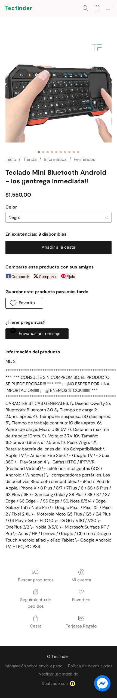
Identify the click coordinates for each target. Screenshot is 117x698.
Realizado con (55, 683)
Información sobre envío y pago (34, 666)
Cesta (36, 626)
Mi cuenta (81, 580)
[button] (18, 8)
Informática (55, 159)
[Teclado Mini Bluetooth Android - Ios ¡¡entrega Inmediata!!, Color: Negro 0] (58, 93)
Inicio (10, 159)
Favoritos (81, 600)
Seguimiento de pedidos (35, 603)
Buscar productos (36, 580)
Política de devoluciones (90, 666)
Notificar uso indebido (58, 674)
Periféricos (84, 159)
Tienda (30, 159)
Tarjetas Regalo (81, 626)
